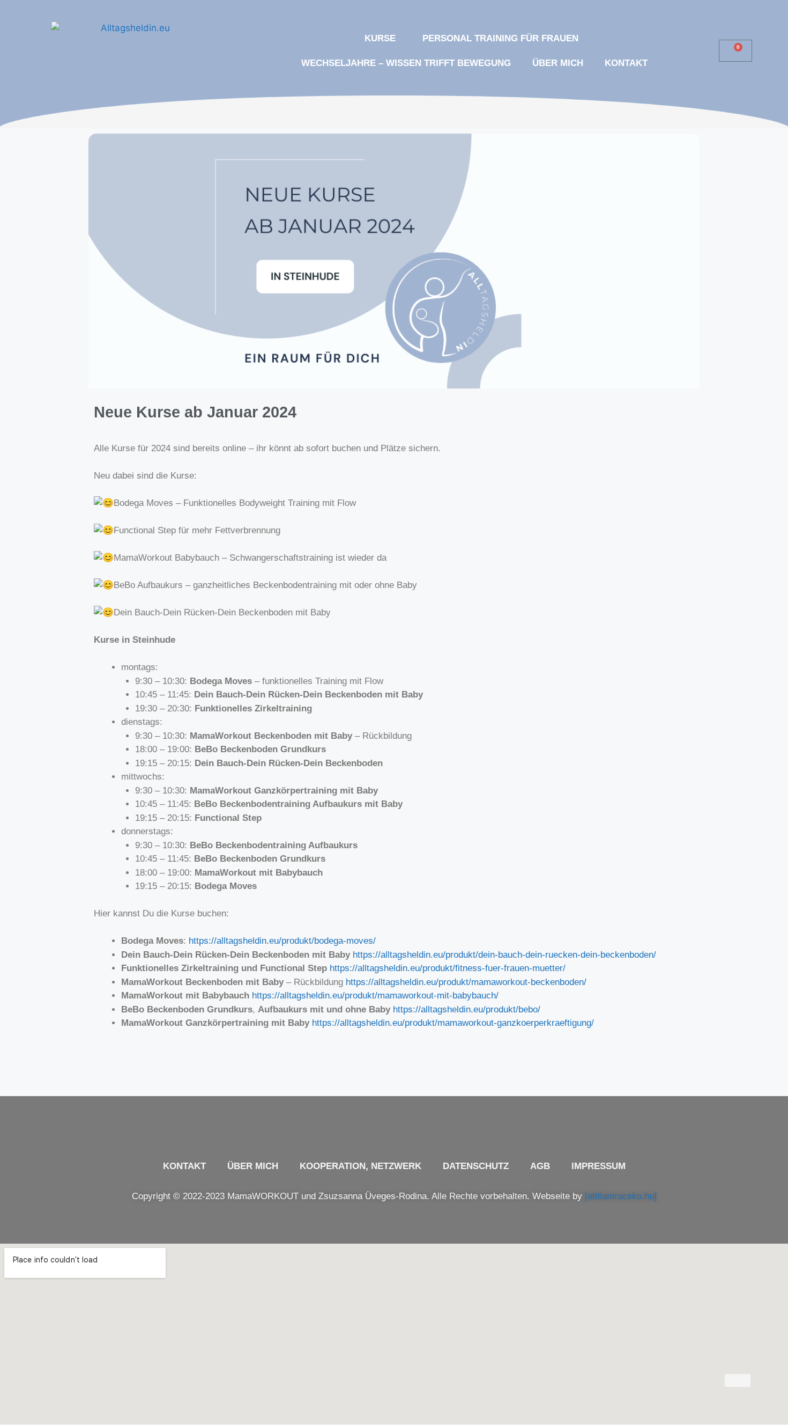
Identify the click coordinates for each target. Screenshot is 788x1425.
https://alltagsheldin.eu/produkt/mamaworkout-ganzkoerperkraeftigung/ (453, 1023)
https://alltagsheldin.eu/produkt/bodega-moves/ (282, 941)
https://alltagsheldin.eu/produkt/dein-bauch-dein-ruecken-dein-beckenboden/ (504, 955)
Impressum (598, 1166)
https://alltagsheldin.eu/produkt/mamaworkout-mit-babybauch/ (375, 995)
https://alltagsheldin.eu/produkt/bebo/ (466, 1009)
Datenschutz (476, 1166)
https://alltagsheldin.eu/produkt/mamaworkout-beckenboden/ (466, 982)
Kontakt (626, 63)
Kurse (380, 38)
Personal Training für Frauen (500, 38)
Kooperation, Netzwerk (360, 1166)
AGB (540, 1166)
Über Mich (557, 63)
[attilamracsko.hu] (621, 1196)
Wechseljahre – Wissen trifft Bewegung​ (406, 63)
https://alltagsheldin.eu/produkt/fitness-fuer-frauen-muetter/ (448, 968)
